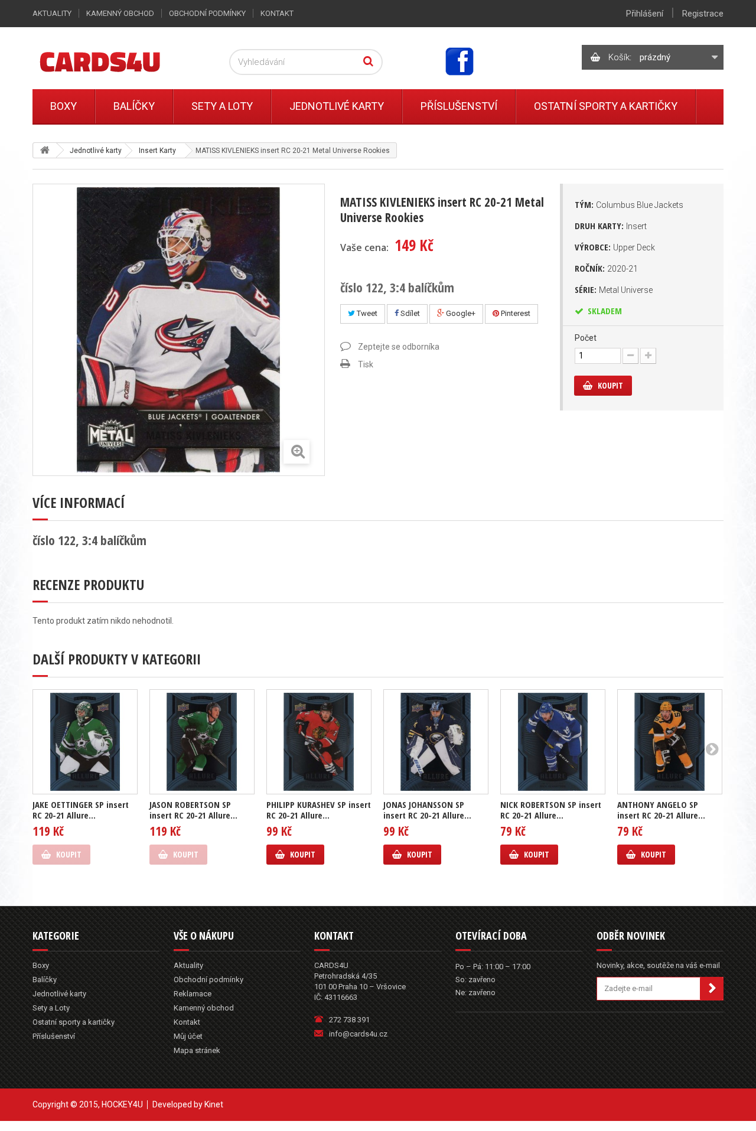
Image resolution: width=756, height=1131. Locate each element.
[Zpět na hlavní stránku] (45, 150)
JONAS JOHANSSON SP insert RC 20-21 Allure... (427, 809)
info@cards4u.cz (358, 1033)
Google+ (459, 313)
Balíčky (134, 106)
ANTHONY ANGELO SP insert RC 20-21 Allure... (661, 809)
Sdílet (409, 313)
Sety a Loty (222, 106)
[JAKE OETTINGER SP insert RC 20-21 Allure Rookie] (85, 741)
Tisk (365, 364)
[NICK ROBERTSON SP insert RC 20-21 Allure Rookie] (552, 741)
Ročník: (606, 268)
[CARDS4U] (114, 61)
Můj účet (188, 1036)
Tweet (366, 313)
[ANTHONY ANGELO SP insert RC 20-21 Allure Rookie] (669, 741)
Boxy (63, 106)
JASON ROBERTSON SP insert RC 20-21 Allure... (193, 809)
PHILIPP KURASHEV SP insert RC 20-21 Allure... (318, 809)
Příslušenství (459, 106)
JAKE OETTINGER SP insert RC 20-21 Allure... (80, 809)
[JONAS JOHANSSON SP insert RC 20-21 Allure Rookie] (435, 741)
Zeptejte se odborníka (398, 346)
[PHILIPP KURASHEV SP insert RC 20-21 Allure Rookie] (319, 741)
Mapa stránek (197, 1050)
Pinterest (514, 313)
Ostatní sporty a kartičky (605, 106)
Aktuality (51, 13)
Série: (614, 289)
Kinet (213, 1104)
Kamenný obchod (120, 13)
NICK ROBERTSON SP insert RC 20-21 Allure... (550, 809)
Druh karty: (611, 226)
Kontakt (277, 13)
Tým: (629, 204)
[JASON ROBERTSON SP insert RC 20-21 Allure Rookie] (202, 741)
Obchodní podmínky (207, 13)
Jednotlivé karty (336, 106)
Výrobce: (615, 247)
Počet (586, 338)
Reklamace (192, 993)
